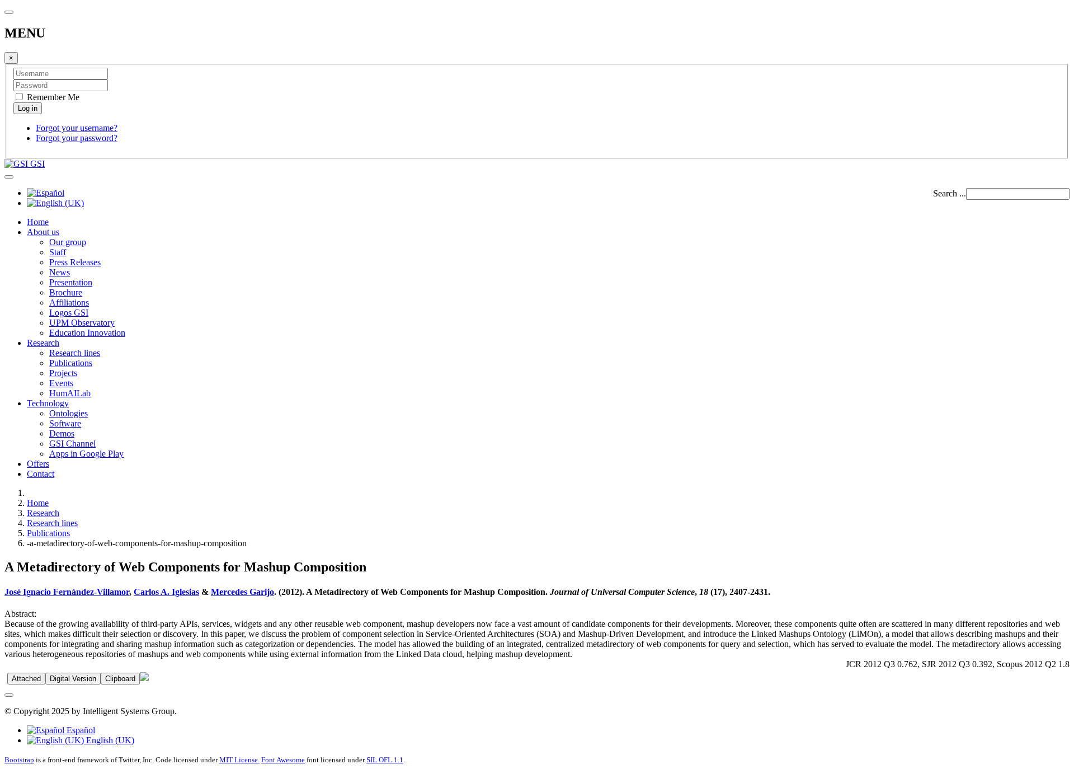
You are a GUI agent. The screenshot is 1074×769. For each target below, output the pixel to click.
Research (43, 343)
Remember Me (52, 97)
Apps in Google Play (86, 453)
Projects (63, 373)
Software (65, 423)
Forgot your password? (76, 138)
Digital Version (73, 678)
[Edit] (144, 678)
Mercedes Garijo (242, 592)
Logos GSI (68, 312)
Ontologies (68, 413)
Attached (26, 678)
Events (61, 383)
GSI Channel (72, 443)
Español (79, 730)
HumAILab (70, 393)
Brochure (65, 292)
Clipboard (120, 678)
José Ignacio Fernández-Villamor (66, 592)
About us (43, 232)
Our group (67, 242)
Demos (61, 433)
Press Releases (75, 262)
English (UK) (109, 740)
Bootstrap (19, 760)
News (59, 272)
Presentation (70, 282)
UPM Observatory (82, 322)
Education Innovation (87, 332)
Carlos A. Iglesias (166, 592)
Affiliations (69, 302)
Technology (48, 403)
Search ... (949, 193)
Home (38, 222)
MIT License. (239, 760)
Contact (40, 474)
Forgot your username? (76, 128)
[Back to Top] (8, 695)
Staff (57, 252)
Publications (70, 363)
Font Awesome (283, 760)
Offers (38, 463)
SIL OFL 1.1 (384, 760)
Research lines (74, 353)
